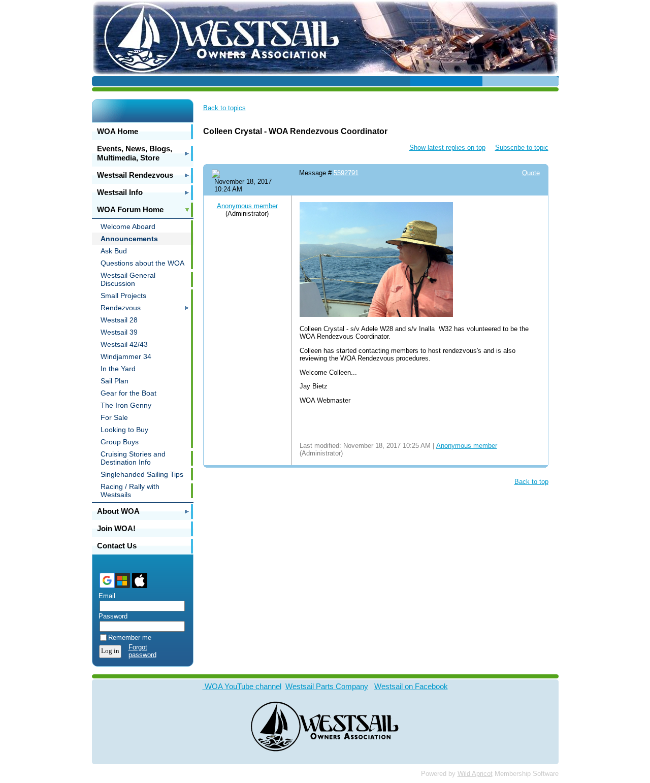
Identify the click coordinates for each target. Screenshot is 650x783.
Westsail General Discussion (128, 279)
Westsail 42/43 (124, 344)
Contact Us (117, 545)
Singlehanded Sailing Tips (142, 474)
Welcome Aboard (128, 226)
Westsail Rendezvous (135, 175)
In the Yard (118, 369)
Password (110, 616)
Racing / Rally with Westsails (130, 490)
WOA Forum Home (130, 209)
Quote (531, 173)
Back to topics (224, 108)
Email (104, 596)
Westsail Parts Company (326, 686)
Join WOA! (116, 528)
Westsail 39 (119, 332)
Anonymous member (247, 206)
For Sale (114, 417)
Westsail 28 (119, 320)
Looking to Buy (124, 430)
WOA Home (117, 131)
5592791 (346, 173)
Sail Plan (114, 381)
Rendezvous (121, 308)
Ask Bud (114, 251)
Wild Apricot (475, 773)
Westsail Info (120, 192)
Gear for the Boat (128, 393)
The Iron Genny (126, 405)
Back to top (531, 481)
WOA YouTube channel (242, 686)
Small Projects (123, 295)
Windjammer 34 (126, 356)
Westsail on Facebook (411, 686)
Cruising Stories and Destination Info (133, 458)
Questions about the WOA (142, 263)
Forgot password (142, 651)
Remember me (129, 637)
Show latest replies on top (447, 147)
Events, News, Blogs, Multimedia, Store (134, 153)
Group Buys (120, 442)
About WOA (118, 511)
